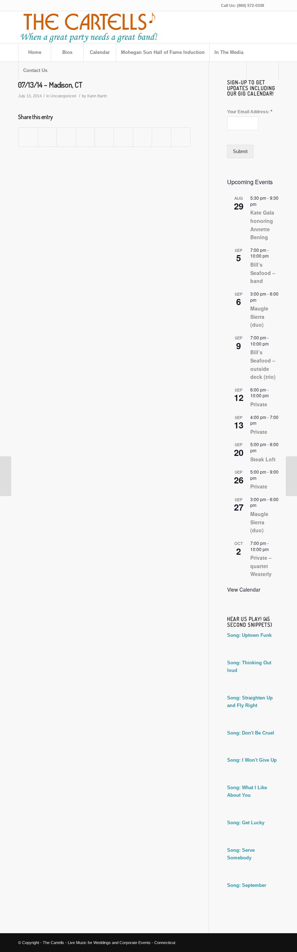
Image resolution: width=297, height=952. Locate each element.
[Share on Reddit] (161, 137)
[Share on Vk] (142, 137)
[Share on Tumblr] (123, 137)
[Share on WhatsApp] (66, 137)
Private (258, 404)
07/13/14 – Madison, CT (50, 84)
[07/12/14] (5, 476)
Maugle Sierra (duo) (259, 316)
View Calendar (243, 589)
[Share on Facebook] (28, 137)
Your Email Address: (249, 111)
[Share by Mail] (180, 137)
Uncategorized (63, 96)
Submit (240, 151)
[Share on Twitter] (47, 137)
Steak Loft (263, 459)
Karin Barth (97, 96)
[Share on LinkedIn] (104, 137)
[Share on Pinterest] (85, 137)
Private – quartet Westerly (261, 565)
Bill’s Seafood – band (262, 272)
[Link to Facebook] (273, 5)
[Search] (262, 71)
